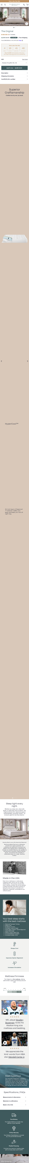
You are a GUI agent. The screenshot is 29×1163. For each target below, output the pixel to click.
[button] (5, 34)
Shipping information (7, 76)
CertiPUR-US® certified (8, 79)
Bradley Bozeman (14, 1021)
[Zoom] (26, 23)
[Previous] (4, 361)
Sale (19, 1)
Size (14, 59)
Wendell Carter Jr (16, 1056)
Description (4, 73)
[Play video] (5, 1011)
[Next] (25, 361)
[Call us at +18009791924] (24, 4)
